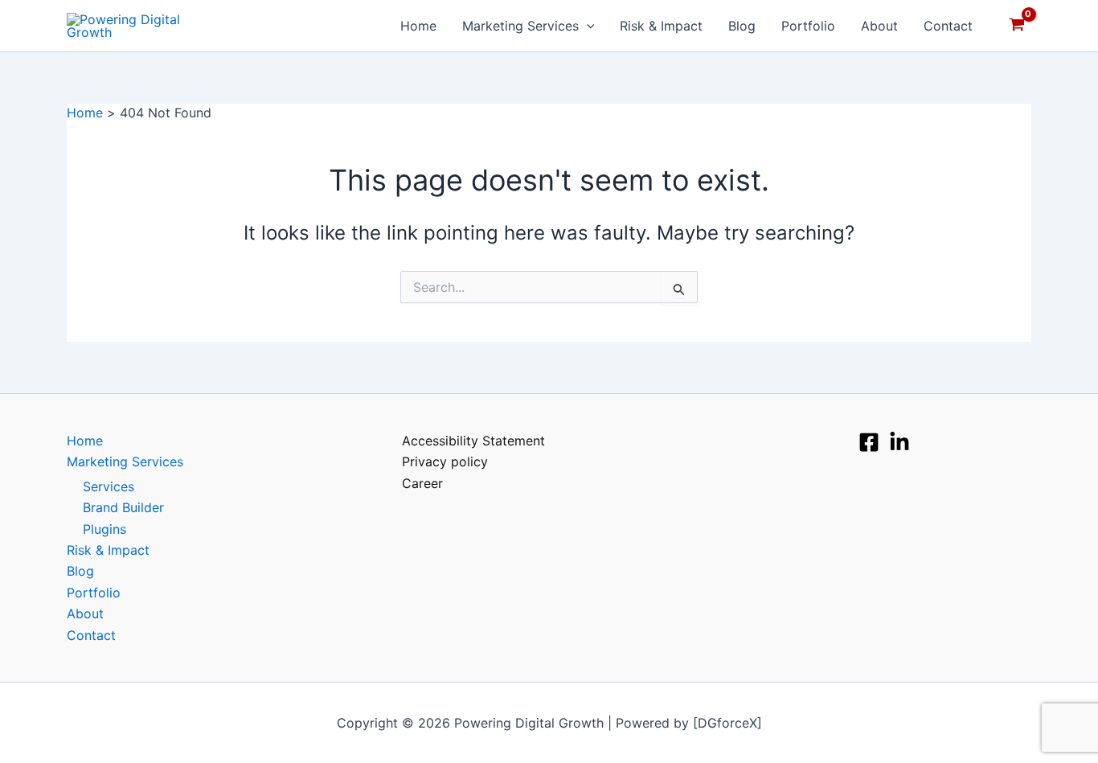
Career (422, 483)
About (879, 26)
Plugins (104, 529)
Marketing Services (520, 26)
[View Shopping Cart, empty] (1016, 25)
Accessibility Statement (473, 441)
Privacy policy (445, 461)
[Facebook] (868, 442)
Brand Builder (123, 507)
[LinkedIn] (899, 442)
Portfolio (808, 26)
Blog (742, 26)
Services (108, 486)
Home (418, 26)
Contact (948, 26)
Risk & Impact (661, 26)
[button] (587, 26)
